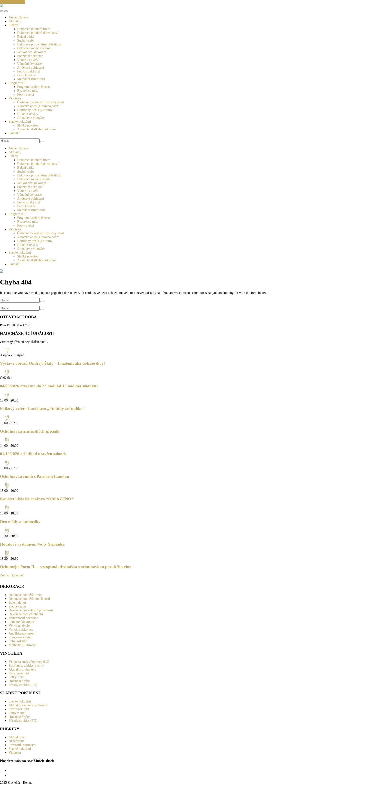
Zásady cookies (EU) (23, 685)
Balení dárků (25, 36)
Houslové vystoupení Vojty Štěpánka (32, 544)
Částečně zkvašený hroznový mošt (40, 102)
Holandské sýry (27, 114)
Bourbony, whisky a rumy (34, 110)
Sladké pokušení (20, 121)
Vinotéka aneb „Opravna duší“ (38, 106)
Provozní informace (22, 745)
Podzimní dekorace (30, 56)
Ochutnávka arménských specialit (30, 431)
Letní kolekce (26, 75)
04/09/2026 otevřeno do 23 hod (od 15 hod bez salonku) (49, 386)
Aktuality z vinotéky (31, 117)
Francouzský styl (28, 71)
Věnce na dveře (27, 60)
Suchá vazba (25, 40)
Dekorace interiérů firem (33, 29)
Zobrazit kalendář (12, 575)
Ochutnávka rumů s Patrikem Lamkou (34, 476)
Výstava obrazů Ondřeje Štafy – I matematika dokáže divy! (52, 363)
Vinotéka (15, 98)
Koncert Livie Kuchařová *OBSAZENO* (36, 499)
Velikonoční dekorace (31, 52)
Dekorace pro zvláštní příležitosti (39, 44)
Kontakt (14, 133)
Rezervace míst (27, 90)
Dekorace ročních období (34, 48)
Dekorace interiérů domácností (37, 33)
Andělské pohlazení (30, 67)
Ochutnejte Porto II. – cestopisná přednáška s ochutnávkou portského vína (65, 566)
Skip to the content (12, 2)
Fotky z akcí (25, 94)
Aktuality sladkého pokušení (36, 129)
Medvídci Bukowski (31, 79)
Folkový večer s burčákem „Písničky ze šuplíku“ (42, 408)
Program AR (17, 83)
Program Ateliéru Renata (34, 87)
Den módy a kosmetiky (20, 521)
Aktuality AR (18, 737)
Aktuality (15, 21)
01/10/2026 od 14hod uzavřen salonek (33, 453)
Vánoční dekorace (29, 63)
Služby (13, 25)
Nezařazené (16, 741)
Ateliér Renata (18, 17)
